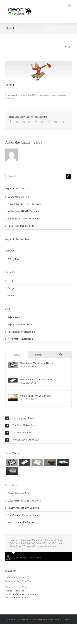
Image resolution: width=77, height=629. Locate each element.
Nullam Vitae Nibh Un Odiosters (23, 211)
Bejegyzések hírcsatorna (20, 324)
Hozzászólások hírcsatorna (21, 331)
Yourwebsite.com (19, 597)
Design (11, 288)
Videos (11, 295)
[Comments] (60, 354)
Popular (16, 354)
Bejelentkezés (15, 317)
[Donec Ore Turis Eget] (11, 462)
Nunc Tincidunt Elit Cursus (21, 225)
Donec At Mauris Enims (19, 196)
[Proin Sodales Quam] (37, 462)
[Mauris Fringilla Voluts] (24, 462)
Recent (38, 354)
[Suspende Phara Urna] (11, 471)
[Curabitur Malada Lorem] (63, 462)
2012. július (13, 259)
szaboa (11, 95)
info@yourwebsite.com (24, 594)
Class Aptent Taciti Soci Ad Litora (24, 204)
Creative (12, 281)
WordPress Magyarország (20, 338)
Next (67, 47)
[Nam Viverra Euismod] (50, 462)
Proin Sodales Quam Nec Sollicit (24, 218)
